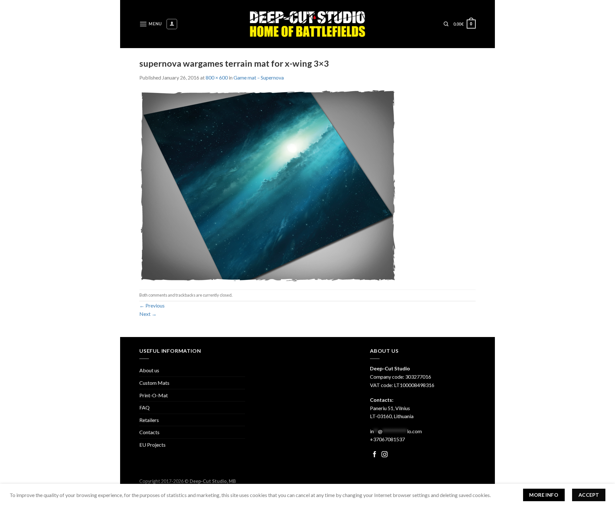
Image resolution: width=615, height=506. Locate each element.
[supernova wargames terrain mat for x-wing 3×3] (267, 185)
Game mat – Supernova (259, 77)
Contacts (149, 432)
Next (148, 314)
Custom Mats (154, 383)
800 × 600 (217, 77)
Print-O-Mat (153, 395)
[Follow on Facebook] (375, 454)
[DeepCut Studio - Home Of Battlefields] (307, 23)
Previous (152, 305)
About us (149, 370)
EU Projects (152, 445)
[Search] (446, 24)
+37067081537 (387, 439)
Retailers (149, 420)
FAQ (144, 407)
